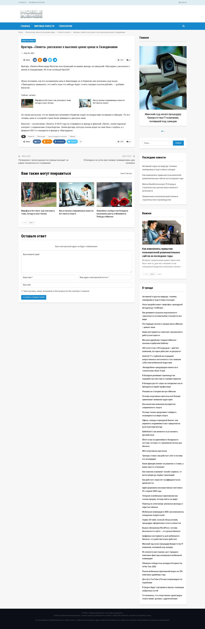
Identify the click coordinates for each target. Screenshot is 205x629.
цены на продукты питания (57, 136)
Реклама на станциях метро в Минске (159, 391)
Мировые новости (44, 26)
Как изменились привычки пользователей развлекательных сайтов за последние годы (161, 252)
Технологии (65, 26)
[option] (163, 87)
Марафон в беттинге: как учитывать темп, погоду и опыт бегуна (53, 101)
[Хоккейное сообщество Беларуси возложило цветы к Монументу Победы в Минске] (114, 194)
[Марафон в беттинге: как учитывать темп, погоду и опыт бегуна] (27, 103)
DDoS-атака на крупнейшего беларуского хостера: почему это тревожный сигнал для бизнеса (162, 443)
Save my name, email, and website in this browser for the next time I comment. (57, 291)
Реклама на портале (37, 2)
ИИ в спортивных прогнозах (154, 451)
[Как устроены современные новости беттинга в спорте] (85, 103)
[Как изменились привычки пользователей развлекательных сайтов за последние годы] (163, 232)
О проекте (22, 2)
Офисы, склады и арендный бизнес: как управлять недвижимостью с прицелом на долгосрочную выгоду (161, 423)
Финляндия (41, 136)
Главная (25, 26)
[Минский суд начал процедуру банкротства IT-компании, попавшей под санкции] (163, 86)
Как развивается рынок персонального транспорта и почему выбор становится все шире (162, 316)
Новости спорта (28, 41)
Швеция (72, 136)
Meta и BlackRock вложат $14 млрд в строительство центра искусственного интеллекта (160, 187)
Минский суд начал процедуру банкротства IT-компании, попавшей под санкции (163, 118)
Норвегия (31, 136)
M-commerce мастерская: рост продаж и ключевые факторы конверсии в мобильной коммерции (162, 555)
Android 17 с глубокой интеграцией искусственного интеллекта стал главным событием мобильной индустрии (161, 359)
